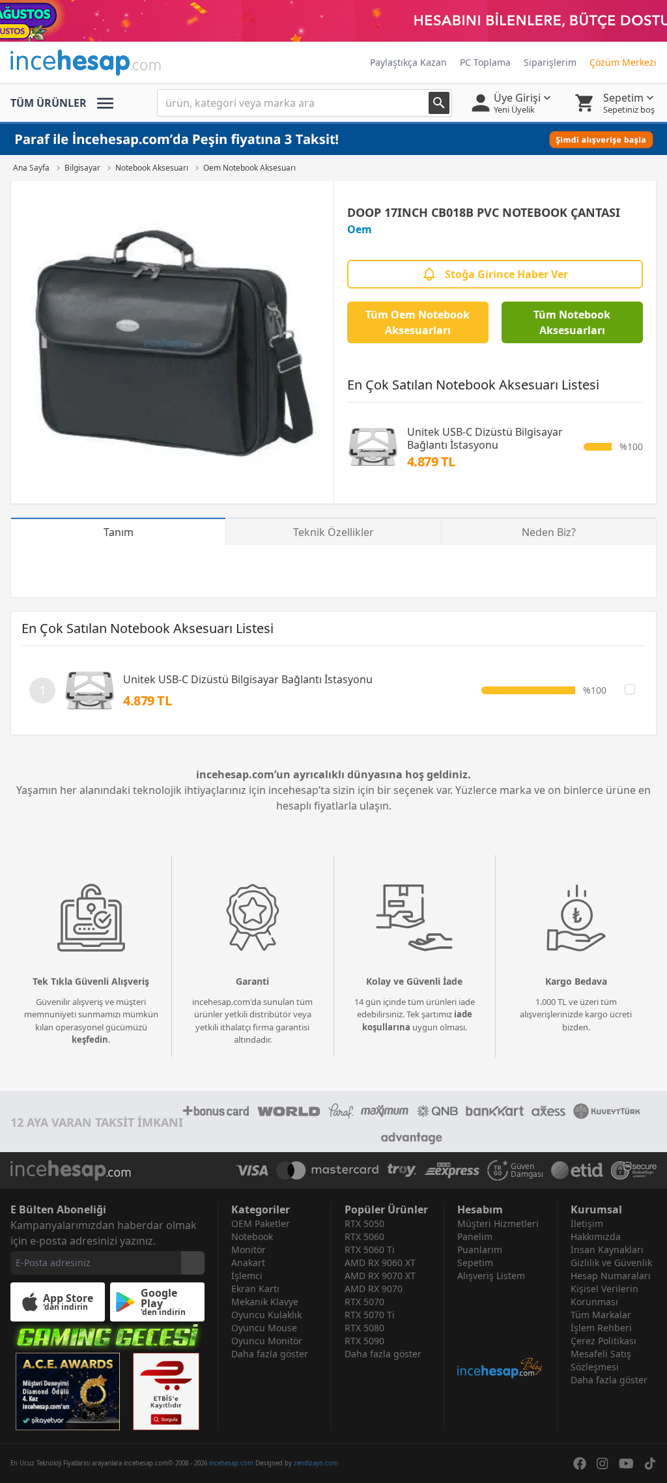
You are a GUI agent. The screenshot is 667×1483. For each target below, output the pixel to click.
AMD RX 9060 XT (380, 1262)
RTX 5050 (364, 1223)
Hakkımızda (596, 1236)
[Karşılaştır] (630, 689)
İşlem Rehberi (601, 1327)
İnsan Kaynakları (607, 1249)
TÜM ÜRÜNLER (48, 103)
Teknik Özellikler (333, 532)
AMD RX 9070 (374, 1288)
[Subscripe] (193, 1263)
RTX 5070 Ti (370, 1314)
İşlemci (247, 1275)
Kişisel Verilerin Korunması (604, 1295)
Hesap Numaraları (611, 1275)
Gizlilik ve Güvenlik (611, 1262)
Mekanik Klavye (264, 1301)
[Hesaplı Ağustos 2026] (333, 21)
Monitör (248, 1249)
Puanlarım (479, 1249)
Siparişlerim (550, 62)
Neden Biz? (549, 532)
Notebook (252, 1236)
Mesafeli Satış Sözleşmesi (601, 1360)
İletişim (587, 1223)
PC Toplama (485, 62)
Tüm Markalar (601, 1314)
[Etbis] (166, 1391)
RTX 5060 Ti (370, 1249)
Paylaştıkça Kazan (408, 62)
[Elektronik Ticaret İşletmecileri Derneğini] (577, 1170)
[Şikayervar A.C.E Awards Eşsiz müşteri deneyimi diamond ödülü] (68, 1391)
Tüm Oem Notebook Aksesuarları (417, 322)
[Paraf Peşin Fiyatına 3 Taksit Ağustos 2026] (333, 139)
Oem (359, 229)
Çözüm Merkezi (623, 62)
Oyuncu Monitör (266, 1341)
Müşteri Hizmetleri (498, 1223)
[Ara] (439, 103)
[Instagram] (602, 1463)
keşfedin (90, 1039)
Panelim (474, 1236)
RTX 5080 (364, 1327)
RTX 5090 (364, 1341)
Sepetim (475, 1262)
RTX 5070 (364, 1301)
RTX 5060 (364, 1236)
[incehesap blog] (500, 1330)
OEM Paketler (260, 1223)
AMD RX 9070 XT (380, 1275)
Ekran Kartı (255, 1288)
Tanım (119, 532)
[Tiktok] (650, 1463)
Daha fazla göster (269, 1354)
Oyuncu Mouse (264, 1327)
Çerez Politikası (603, 1341)
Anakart (248, 1262)
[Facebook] (579, 1463)
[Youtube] (626, 1463)
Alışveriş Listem (491, 1275)
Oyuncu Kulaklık (266, 1314)
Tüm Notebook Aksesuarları (571, 322)
